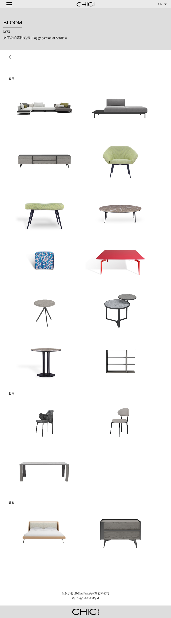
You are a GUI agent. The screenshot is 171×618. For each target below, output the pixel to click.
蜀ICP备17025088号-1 (85, 598)
